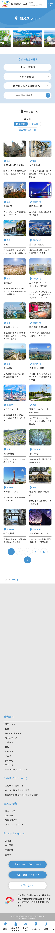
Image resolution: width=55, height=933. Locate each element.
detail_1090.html (15, 278)
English (8, 840)
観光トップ (10, 724)
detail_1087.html (40, 159)
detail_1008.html (15, 486)
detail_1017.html (40, 362)
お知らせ (9, 815)
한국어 (8, 854)
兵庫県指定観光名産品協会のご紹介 (21, 794)
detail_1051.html (15, 199)
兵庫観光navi (14, 4)
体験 (7, 746)
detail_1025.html (15, 526)
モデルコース (11, 737)
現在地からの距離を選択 (26, 86)
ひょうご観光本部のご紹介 (17, 790)
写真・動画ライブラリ (27, 875)
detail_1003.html (15, 405)
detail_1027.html (40, 199)
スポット (9, 742)
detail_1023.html (40, 446)
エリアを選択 (26, 76)
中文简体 (9, 849)
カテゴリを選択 (26, 67)
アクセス (9, 765)
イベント (9, 751)
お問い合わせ (28, 885)
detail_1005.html (40, 278)
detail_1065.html (15, 362)
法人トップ (10, 810)
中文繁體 (9, 845)
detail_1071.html (15, 446)
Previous (6, 38)
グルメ (8, 756)
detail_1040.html (15, 237)
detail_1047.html (15, 159)
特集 (7, 728)
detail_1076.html (15, 321)
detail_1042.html (40, 486)
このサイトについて (14, 785)
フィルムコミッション (15, 824)
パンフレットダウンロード (27, 864)
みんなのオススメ (13, 733)
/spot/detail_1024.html (27, 38)
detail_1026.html (40, 237)
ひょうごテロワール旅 (35, 4)
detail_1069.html (40, 405)
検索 (48, 95)
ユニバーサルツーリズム (16, 769)
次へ (27, 559)
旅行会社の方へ (12, 820)
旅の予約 (9, 760)
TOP (5, 579)
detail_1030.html (40, 321)
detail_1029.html (40, 526)
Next (49, 38)
